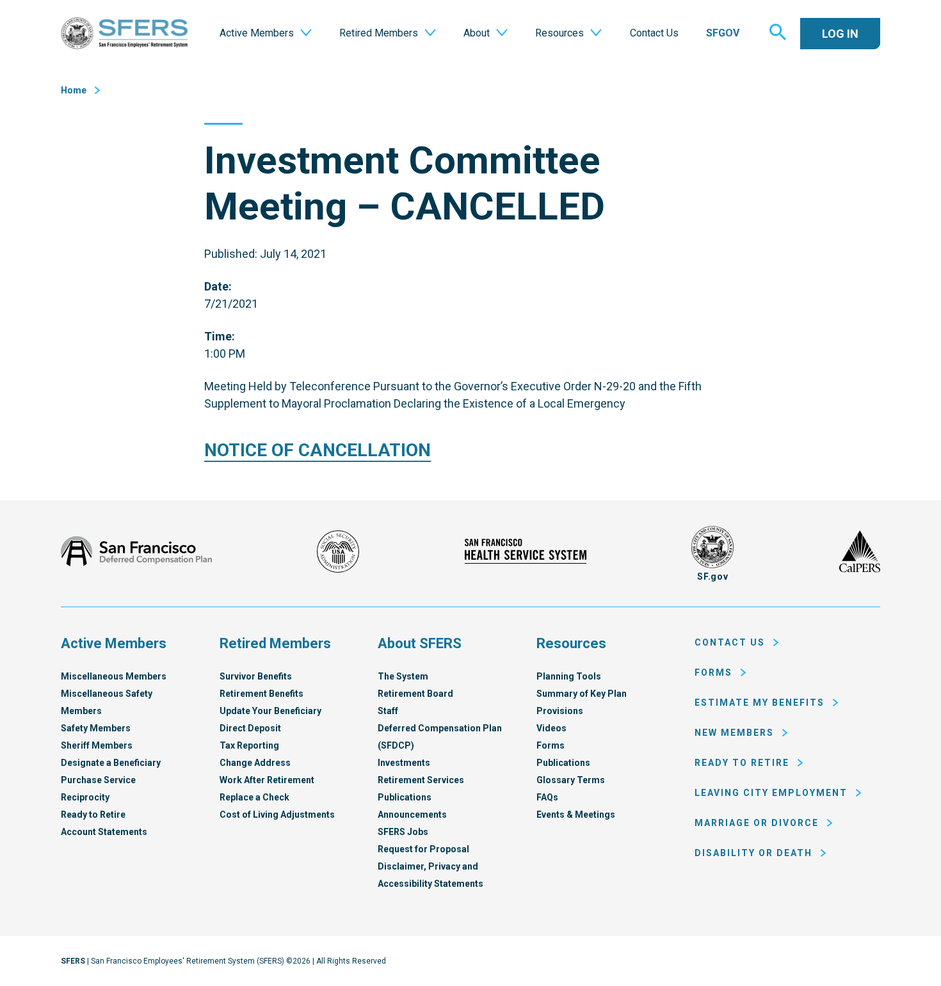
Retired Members (275, 643)
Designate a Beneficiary (111, 763)
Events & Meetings (575, 814)
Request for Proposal (423, 849)
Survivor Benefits (256, 676)
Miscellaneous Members (113, 676)
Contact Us (730, 642)
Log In (840, 33)
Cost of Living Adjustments (277, 814)
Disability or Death (753, 853)
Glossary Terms (570, 780)
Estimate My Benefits (759, 702)
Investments (404, 763)
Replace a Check (254, 797)
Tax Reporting (249, 745)
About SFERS (420, 643)
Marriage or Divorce (757, 823)
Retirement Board (415, 693)
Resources (571, 643)
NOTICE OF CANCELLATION (317, 450)
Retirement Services (421, 780)
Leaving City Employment (771, 793)
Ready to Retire (93, 814)
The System (403, 676)
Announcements (412, 814)
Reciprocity (85, 797)
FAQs (547, 797)
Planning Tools (568, 676)
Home (73, 90)
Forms (550, 745)
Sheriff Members (97, 745)
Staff (388, 711)
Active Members (113, 643)
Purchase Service (98, 780)
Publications (404, 797)
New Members (734, 733)
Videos (551, 728)
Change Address (255, 763)
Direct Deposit (250, 728)
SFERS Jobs (403, 832)
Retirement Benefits (261, 693)
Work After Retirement (267, 780)
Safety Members (96, 728)
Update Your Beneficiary (270, 711)
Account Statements (104, 832)
